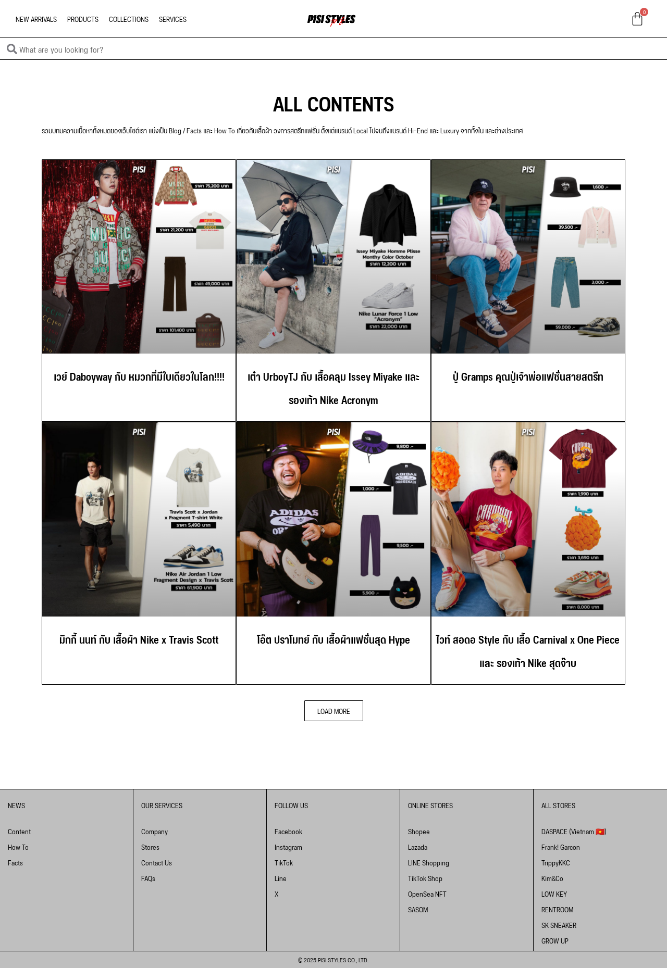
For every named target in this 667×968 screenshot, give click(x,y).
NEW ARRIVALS (36, 18)
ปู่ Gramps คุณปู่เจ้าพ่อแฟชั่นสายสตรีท (528, 375)
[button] (333, 710)
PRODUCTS (82, 18)
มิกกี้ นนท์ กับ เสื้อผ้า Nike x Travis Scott (138, 638)
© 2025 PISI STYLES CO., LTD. (333, 959)
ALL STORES (558, 805)
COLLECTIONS (129, 18)
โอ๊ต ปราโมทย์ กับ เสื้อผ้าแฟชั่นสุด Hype (333, 638)
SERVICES (173, 18)
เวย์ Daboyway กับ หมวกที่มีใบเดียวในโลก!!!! (139, 375)
